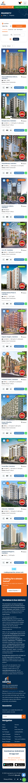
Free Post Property (6, 7)
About (3, 727)
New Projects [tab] (19, 29)
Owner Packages (6, 736)
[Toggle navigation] (25, 3)
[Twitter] (17, 779)
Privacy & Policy (8, 779)
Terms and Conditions (20, 739)
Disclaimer (17, 741)
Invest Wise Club (19, 729)
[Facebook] (14, 779)
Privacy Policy (18, 736)
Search (16, 39)
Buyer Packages (6, 741)
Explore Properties (13, 590)
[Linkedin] (20, 779)
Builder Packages (6, 739)
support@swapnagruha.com (9, 670)
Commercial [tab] (10, 29)
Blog (16, 727)
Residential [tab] (4, 29)
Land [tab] (15, 29)
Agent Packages (6, 734)
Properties (4, 729)
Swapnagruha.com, (14, 691)
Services (17, 724)
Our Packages (5, 732)
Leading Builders (19, 732)
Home (3, 724)
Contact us (17, 734)
